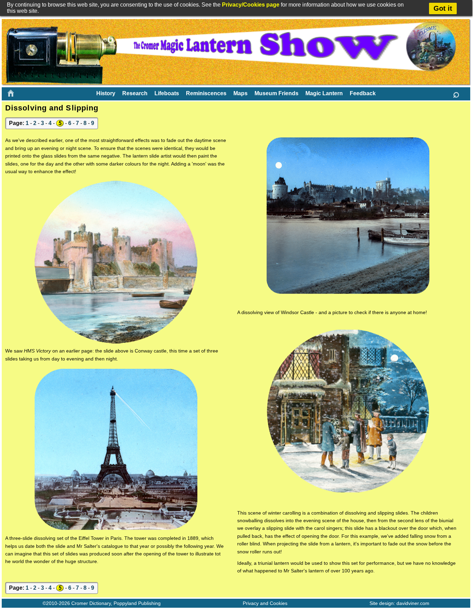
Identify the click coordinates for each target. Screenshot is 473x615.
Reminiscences (206, 93)
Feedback (363, 93)
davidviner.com (412, 603)
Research (135, 93)
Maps (240, 93)
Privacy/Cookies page (250, 5)
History (105, 93)
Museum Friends (276, 93)
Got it (443, 8)
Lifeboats (166, 93)
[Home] (10, 93)
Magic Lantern (324, 93)
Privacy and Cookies (265, 603)
